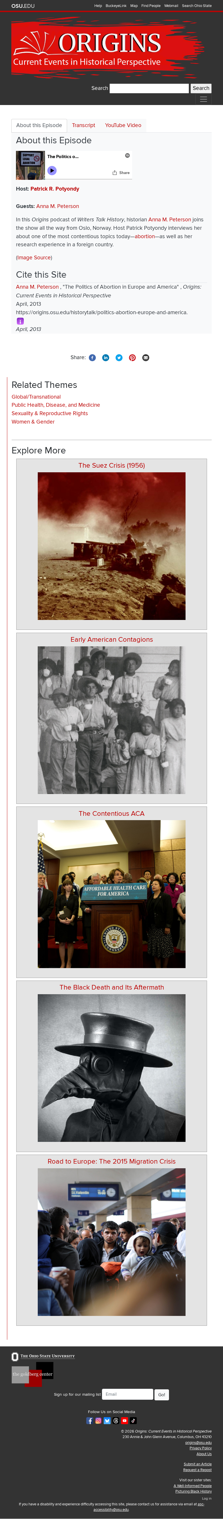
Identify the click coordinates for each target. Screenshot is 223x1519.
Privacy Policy (201, 1448)
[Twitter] (119, 357)
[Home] (109, 48)
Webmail (171, 5)
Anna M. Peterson (57, 206)
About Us (204, 1454)
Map (134, 5)
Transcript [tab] (83, 125)
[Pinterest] (132, 357)
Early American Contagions (112, 639)
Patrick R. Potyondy (54, 189)
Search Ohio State (197, 5)
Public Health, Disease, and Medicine (56, 405)
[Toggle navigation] (203, 99)
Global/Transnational (36, 397)
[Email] (145, 357)
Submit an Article (198, 1464)
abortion (145, 236)
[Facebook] (92, 357)
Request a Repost (197, 1470)
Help (98, 5)
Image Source (34, 257)
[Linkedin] (105, 357)
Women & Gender (33, 422)
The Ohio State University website (23, 6)
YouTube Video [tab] (123, 125)
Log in (207, 1498)
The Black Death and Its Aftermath (112, 987)
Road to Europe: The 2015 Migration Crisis (112, 1161)
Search (99, 88)
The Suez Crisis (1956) (111, 465)
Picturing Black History (193, 1491)
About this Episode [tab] (39, 125)
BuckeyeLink (116, 5)
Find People (151, 5)
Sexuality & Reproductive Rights (50, 413)
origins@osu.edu (198, 1442)
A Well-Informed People (193, 1486)
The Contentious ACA (112, 813)
